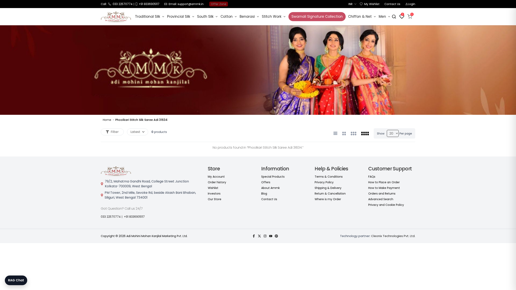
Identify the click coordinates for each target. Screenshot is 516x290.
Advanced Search (380, 199)
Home (107, 120)
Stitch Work (271, 16)
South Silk (205, 16)
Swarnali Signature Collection (317, 16)
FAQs (371, 177)
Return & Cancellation (330, 194)
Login (411, 4)
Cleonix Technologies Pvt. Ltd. (393, 236)
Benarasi (247, 16)
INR (351, 4)
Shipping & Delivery (328, 188)
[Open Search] (394, 16)
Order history (217, 182)
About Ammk (270, 188)
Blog (264, 194)
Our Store (214, 199)
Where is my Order (328, 199)
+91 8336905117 (134, 217)
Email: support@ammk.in (186, 4)
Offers (265, 182)
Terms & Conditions (329, 177)
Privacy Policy (324, 182)
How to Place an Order (384, 182)
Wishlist (213, 188)
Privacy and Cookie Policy (386, 205)
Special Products (273, 177)
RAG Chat (16, 280)
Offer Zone (218, 4)
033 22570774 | (111, 217)
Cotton (227, 16)
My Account (216, 177)
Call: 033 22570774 (117, 4)
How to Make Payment (384, 188)
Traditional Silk (147, 16)
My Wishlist (372, 4)
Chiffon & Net (360, 16)
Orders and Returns (381, 194)
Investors (214, 194)
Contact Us (392, 4)
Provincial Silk (178, 16)
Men (382, 16)
